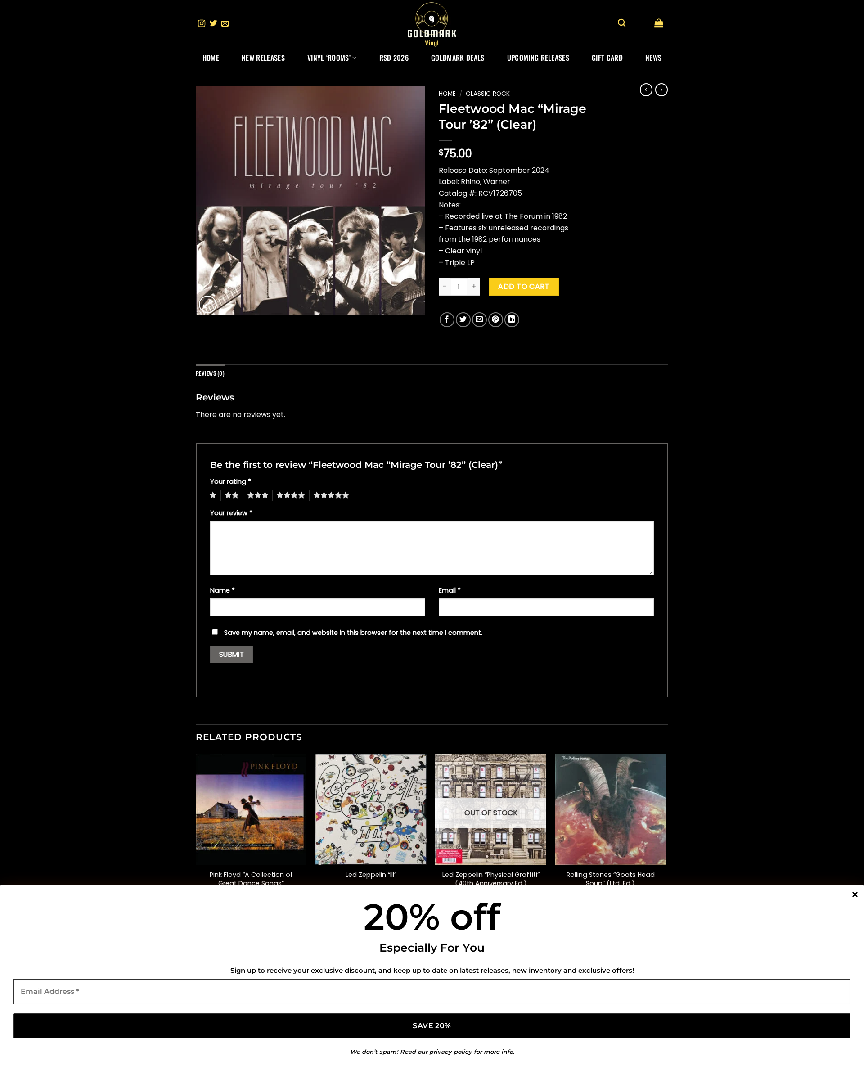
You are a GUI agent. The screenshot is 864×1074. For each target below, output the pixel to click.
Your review (231, 512)
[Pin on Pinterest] (495, 319)
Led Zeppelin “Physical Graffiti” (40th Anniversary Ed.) (491, 879)
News (653, 57)
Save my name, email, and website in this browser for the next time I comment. (353, 632)
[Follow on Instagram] (201, 24)
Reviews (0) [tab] (210, 373)
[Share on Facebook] (447, 319)
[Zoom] (207, 304)
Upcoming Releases (538, 57)
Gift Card (607, 57)
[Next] (665, 837)
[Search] (621, 23)
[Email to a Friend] (479, 319)
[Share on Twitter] (463, 319)
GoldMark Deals (457, 57)
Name (222, 590)
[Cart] (658, 23)
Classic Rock (488, 94)
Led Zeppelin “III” (371, 875)
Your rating (230, 481)
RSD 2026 (394, 57)
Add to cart (523, 286)
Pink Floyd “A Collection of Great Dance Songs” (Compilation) (251, 883)
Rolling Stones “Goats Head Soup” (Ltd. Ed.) (611, 879)
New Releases (263, 57)
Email (450, 590)
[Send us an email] (225, 24)
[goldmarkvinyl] (432, 24)
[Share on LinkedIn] (511, 319)
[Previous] (196, 837)
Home (210, 57)
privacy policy (450, 1051)
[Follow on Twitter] (213, 24)
